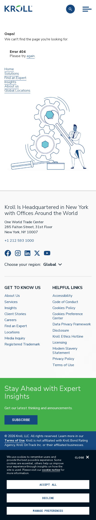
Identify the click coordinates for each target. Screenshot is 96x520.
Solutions (11, 73)
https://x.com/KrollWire (37, 253)
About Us (12, 296)
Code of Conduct (65, 302)
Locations (12, 332)
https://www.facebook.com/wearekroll (7, 253)
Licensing (59, 342)
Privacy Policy (63, 359)
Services (11, 302)
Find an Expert (15, 77)
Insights (10, 82)
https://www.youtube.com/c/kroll (47, 253)
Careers (10, 320)
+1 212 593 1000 (19, 240)
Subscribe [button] (21, 420)
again (31, 56)
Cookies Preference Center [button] (67, 316)
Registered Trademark (22, 344)
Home (9, 69)
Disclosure (60, 330)
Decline (48, 498)
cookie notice (51, 470)
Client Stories (15, 314)
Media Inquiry (14, 338)
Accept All (48, 484)
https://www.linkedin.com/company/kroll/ (27, 253)
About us (11, 86)
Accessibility (62, 296)
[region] (48, 485)
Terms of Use (63, 365)
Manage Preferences (48, 510)
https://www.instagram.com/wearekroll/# (18, 253)
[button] (70, 9)
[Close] (87, 457)
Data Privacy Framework (71, 324)
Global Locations (17, 90)
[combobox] (53, 264)
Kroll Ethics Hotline (67, 336)
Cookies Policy (63, 308)
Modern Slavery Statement (64, 351)
